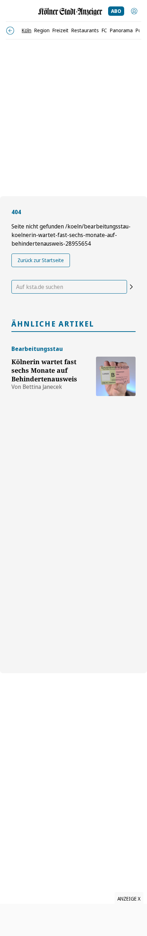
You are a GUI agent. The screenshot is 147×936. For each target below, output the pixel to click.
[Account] (134, 11)
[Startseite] (70, 11)
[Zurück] (10, 30)
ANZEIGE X (129, 898)
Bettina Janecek (42, 387)
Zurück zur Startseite (40, 260)
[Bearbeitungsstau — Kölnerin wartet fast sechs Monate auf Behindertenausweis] (116, 370)
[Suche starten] (131, 286)
